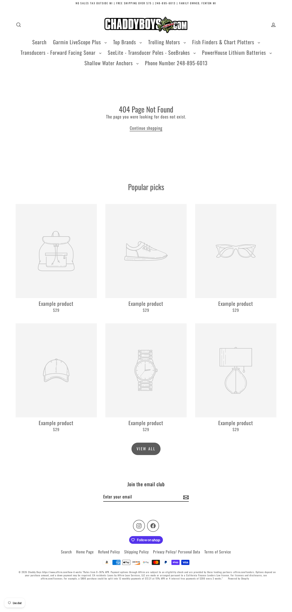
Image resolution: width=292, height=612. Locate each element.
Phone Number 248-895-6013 (176, 63)
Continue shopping (146, 128)
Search (39, 42)
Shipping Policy (136, 551)
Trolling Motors (164, 42)
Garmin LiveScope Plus (77, 42)
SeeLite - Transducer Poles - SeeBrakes (149, 52)
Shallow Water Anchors (109, 63)
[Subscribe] (185, 497)
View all (146, 448)
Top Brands (125, 42)
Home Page (85, 551)
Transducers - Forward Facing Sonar (59, 52)
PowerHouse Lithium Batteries (234, 52)
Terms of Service (217, 551)
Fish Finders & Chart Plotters (224, 42)
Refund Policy (109, 551)
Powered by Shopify (238, 578)
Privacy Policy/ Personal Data (176, 551)
